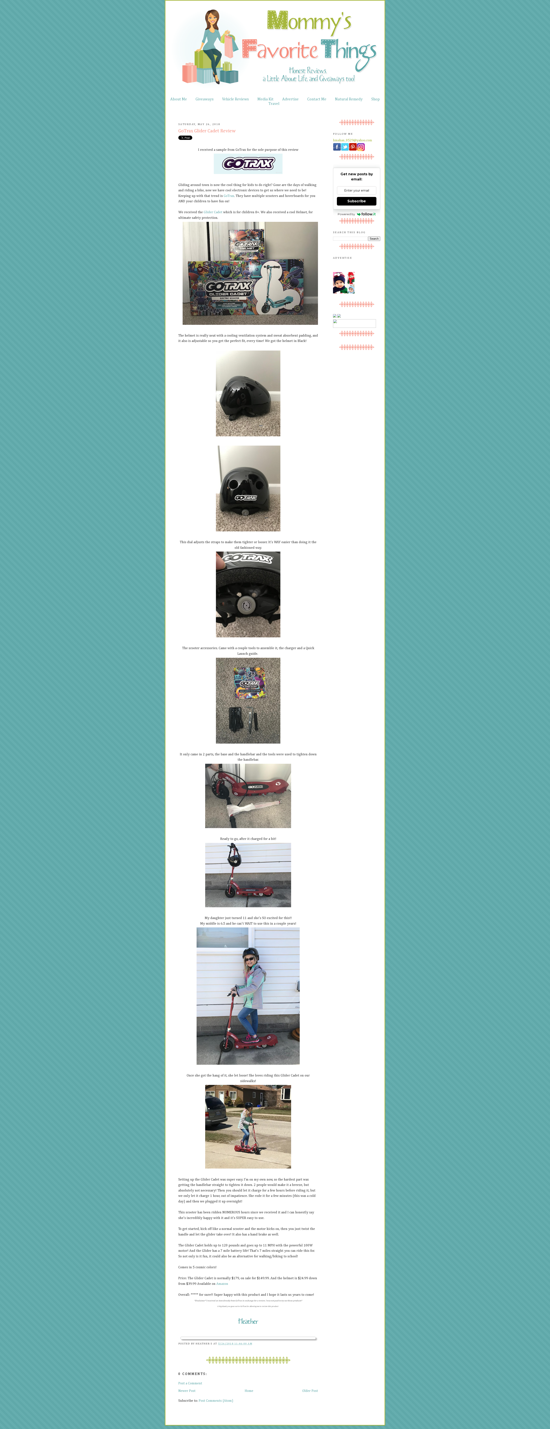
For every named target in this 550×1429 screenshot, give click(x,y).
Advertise (290, 99)
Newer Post (187, 1391)
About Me (178, 99)
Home (249, 1391)
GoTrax (229, 196)
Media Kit (265, 99)
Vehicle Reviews (235, 99)
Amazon (222, 1284)
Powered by (346, 214)
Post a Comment (190, 1383)
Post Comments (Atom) (216, 1401)
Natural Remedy (349, 99)
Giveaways (205, 99)
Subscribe (356, 201)
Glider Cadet (213, 212)
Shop (375, 99)
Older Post (310, 1391)
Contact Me (316, 99)
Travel (273, 104)
